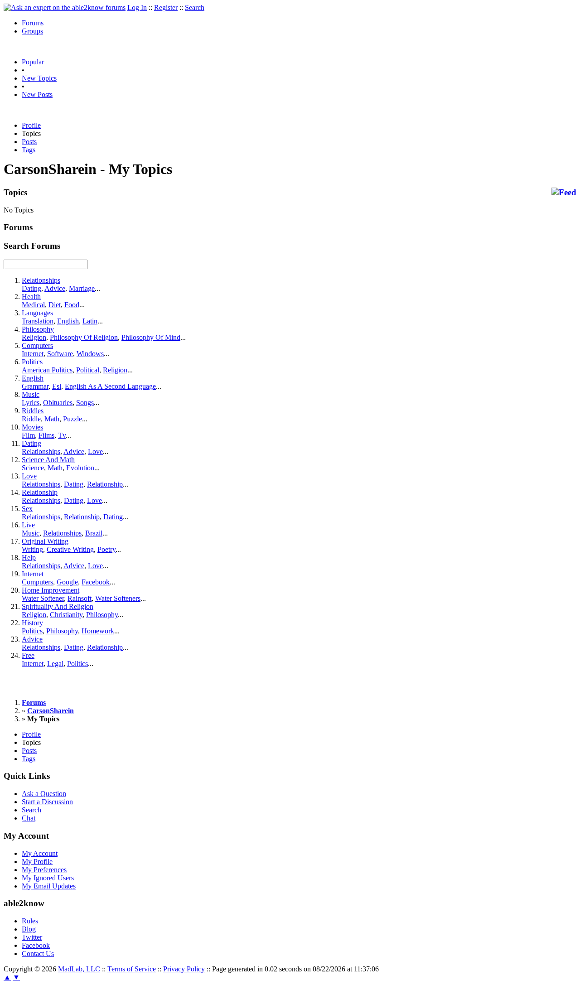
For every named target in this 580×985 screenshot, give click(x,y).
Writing (32, 549)
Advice (54, 288)
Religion (34, 337)
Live (28, 525)
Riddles (33, 411)
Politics (32, 362)
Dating (31, 288)
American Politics (47, 370)
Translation (37, 321)
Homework (98, 631)
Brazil (93, 533)
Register (166, 7)
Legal (55, 663)
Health (31, 296)
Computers (37, 345)
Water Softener (43, 598)
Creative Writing (70, 549)
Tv (62, 435)
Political (87, 370)
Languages (37, 313)
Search (194, 7)
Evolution (80, 468)
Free (28, 655)
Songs (85, 402)
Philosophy (38, 329)
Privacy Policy (184, 969)
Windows (90, 353)
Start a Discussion (47, 802)
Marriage (82, 288)
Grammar (35, 386)
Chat (28, 818)
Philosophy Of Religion (84, 337)
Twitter (32, 937)
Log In (137, 7)
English (68, 321)
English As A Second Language (110, 386)
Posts (29, 141)
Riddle (31, 419)
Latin (89, 321)
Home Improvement (50, 590)
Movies (32, 427)
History (32, 623)
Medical (33, 305)
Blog (29, 929)
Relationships (41, 280)
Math (51, 419)
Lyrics (30, 402)
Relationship (105, 484)
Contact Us (38, 953)
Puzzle (72, 419)
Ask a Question (44, 793)
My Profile (37, 861)
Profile (31, 125)
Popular (33, 62)
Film (28, 435)
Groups (32, 31)
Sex (27, 508)
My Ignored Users (48, 878)
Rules (30, 921)
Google (67, 582)
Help (29, 557)
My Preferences (44, 870)
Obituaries (57, 402)
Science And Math (48, 460)
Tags (28, 150)
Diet (54, 305)
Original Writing (45, 541)
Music (30, 394)
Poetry (106, 549)
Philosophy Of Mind (150, 337)
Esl (56, 386)
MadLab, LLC (79, 969)
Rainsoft (80, 598)
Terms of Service (131, 969)
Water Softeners (117, 598)
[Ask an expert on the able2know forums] (65, 7)
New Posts (37, 94)
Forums (33, 23)
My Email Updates (49, 886)
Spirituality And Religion (57, 606)
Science (33, 468)
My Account (40, 853)
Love (95, 451)
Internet (33, 353)
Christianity (66, 614)
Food (71, 305)
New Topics (39, 78)
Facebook (96, 582)
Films (46, 435)
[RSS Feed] (563, 193)
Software (60, 353)
